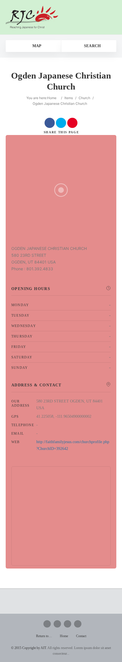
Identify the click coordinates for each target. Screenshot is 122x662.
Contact (81, 636)
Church (84, 98)
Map (36, 46)
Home (51, 98)
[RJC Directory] (32, 17)
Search (92, 46)
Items (68, 98)
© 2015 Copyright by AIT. (29, 648)
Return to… (44, 636)
